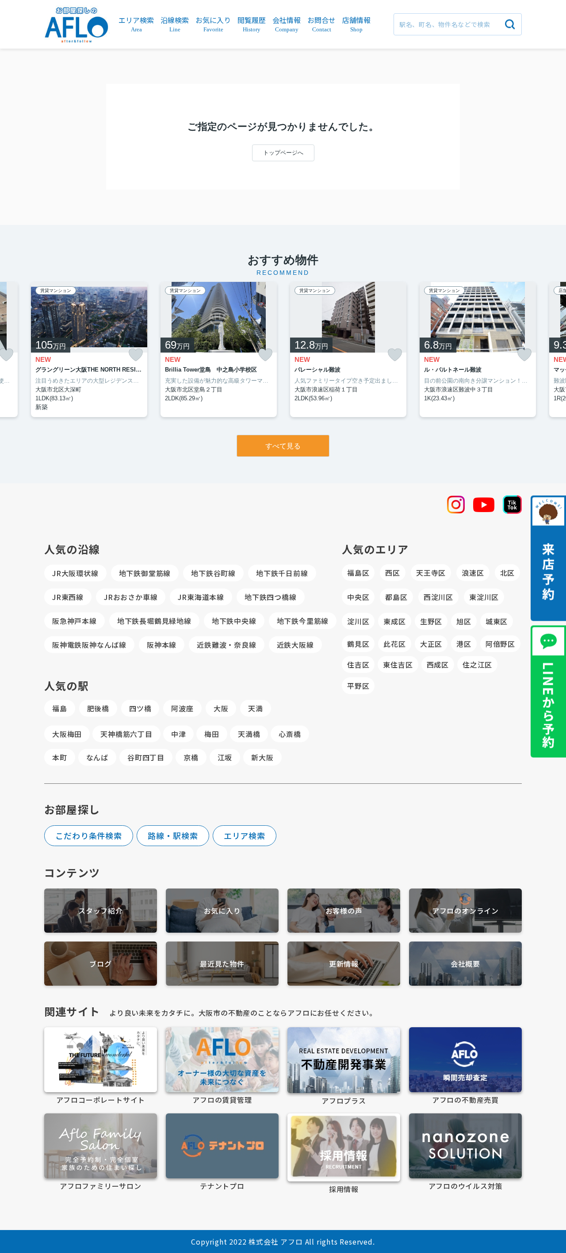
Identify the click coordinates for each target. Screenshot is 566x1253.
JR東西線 (68, 597)
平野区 (358, 685)
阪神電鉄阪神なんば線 (89, 644)
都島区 (396, 597)
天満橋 (249, 734)
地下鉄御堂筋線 (145, 573)
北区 (507, 572)
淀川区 (358, 621)
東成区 (394, 621)
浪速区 (473, 572)
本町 (59, 757)
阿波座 (182, 708)
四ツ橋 (140, 708)
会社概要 (465, 963)
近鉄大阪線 (295, 644)
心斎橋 (290, 734)
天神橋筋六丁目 (126, 734)
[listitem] (89, 350)
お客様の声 (344, 910)
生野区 (431, 621)
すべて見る (283, 446)
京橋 (191, 757)
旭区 (463, 621)
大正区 (431, 643)
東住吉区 (398, 664)
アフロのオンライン (465, 910)
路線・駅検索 (173, 835)
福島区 (358, 572)
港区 (463, 643)
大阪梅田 (67, 734)
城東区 (497, 621)
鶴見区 (358, 643)
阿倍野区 (500, 643)
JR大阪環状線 (75, 573)
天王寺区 (431, 572)
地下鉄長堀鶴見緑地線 (154, 620)
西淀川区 (438, 597)
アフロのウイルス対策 (465, 1186)
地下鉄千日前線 (282, 573)
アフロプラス (343, 1100)
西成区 (438, 664)
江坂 (225, 757)
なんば (97, 757)
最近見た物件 (222, 963)
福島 (59, 708)
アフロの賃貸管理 (222, 1099)
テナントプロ (222, 1186)
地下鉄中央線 (234, 620)
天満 (255, 708)
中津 (178, 734)
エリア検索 (245, 835)
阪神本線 (161, 644)
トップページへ (283, 152)
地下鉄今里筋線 (303, 620)
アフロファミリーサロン (101, 1186)
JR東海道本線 (201, 597)
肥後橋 (98, 708)
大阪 (221, 708)
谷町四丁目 (145, 757)
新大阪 (262, 757)
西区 (392, 572)
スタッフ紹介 (100, 910)
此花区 (394, 643)
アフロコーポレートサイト (100, 1099)
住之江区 (477, 664)
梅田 (211, 734)
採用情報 (344, 1189)
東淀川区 (484, 597)
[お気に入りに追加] (136, 355)
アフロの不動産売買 (465, 1099)
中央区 (358, 597)
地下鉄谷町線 (213, 573)
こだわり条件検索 (88, 835)
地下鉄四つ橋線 (271, 597)
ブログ (100, 963)
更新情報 (344, 963)
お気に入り (222, 910)
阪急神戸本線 (74, 620)
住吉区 (358, 664)
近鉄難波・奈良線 (226, 644)
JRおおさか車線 (130, 597)
